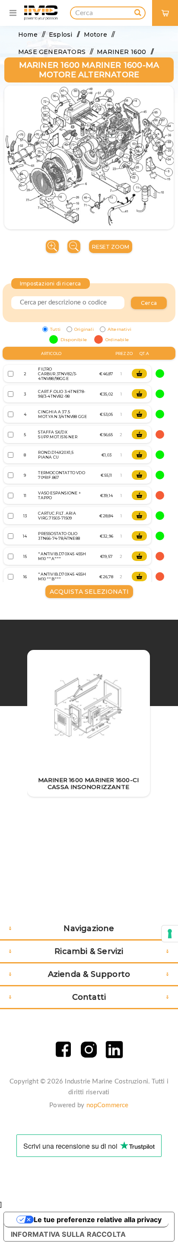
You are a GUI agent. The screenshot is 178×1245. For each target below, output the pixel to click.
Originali (84, 329)
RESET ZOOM (110, 247)
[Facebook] (63, 1049)
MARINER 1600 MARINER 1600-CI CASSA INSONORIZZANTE (88, 783)
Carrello (169, 6)
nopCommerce (107, 1105)
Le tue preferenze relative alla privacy (98, 1219)
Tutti (55, 329)
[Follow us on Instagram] (89, 1049)
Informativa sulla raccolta (68, 1234)
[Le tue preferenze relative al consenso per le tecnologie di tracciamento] (170, 933)
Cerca (149, 303)
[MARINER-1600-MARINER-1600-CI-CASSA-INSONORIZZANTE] (88, 706)
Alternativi (119, 329)
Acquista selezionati (89, 592)
